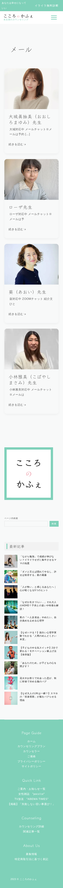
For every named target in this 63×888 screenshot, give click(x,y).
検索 (54, 523)
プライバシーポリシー (32, 761)
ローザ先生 (20, 207)
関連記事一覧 (31, 831)
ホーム (31, 741)
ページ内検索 (11, 518)
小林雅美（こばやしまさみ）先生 (30, 379)
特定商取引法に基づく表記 (31, 859)
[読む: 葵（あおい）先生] (31, 264)
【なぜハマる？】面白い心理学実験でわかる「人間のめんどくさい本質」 (38, 636)
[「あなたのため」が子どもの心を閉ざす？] (11, 667)
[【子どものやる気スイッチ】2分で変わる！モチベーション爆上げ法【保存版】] (11, 652)
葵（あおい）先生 (27, 291)
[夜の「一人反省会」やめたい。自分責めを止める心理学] (11, 622)
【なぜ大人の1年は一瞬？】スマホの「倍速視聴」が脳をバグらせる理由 (39, 696)
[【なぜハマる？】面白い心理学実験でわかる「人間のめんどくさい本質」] (11, 637)
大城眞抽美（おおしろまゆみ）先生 (30, 119)
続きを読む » (17, 144)
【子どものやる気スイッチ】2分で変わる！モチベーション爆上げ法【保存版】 (39, 651)
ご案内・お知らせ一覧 (32, 788)
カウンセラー (31, 751)
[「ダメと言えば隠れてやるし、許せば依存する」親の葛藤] (11, 576)
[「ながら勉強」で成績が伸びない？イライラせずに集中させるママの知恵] (11, 561)
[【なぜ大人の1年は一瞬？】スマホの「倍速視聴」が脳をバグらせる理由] (11, 698)
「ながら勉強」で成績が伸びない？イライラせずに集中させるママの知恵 (38, 560)
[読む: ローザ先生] (31, 179)
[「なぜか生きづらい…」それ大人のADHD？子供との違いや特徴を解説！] (11, 607)
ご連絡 (31, 756)
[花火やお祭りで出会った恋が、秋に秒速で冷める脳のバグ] (11, 683)
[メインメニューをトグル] (53, 17)
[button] (46, 5)
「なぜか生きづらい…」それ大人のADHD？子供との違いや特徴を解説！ (39, 605)
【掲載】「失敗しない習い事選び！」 (31, 804)
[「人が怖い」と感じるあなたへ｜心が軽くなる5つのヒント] (11, 591)
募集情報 (31, 854)
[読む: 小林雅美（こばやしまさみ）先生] (31, 348)
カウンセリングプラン (32, 746)
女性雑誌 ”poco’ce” (31, 793)
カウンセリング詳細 (31, 826)
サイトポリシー (31, 766)
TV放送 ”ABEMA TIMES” (31, 798)
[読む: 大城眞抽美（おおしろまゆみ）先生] (31, 88)
